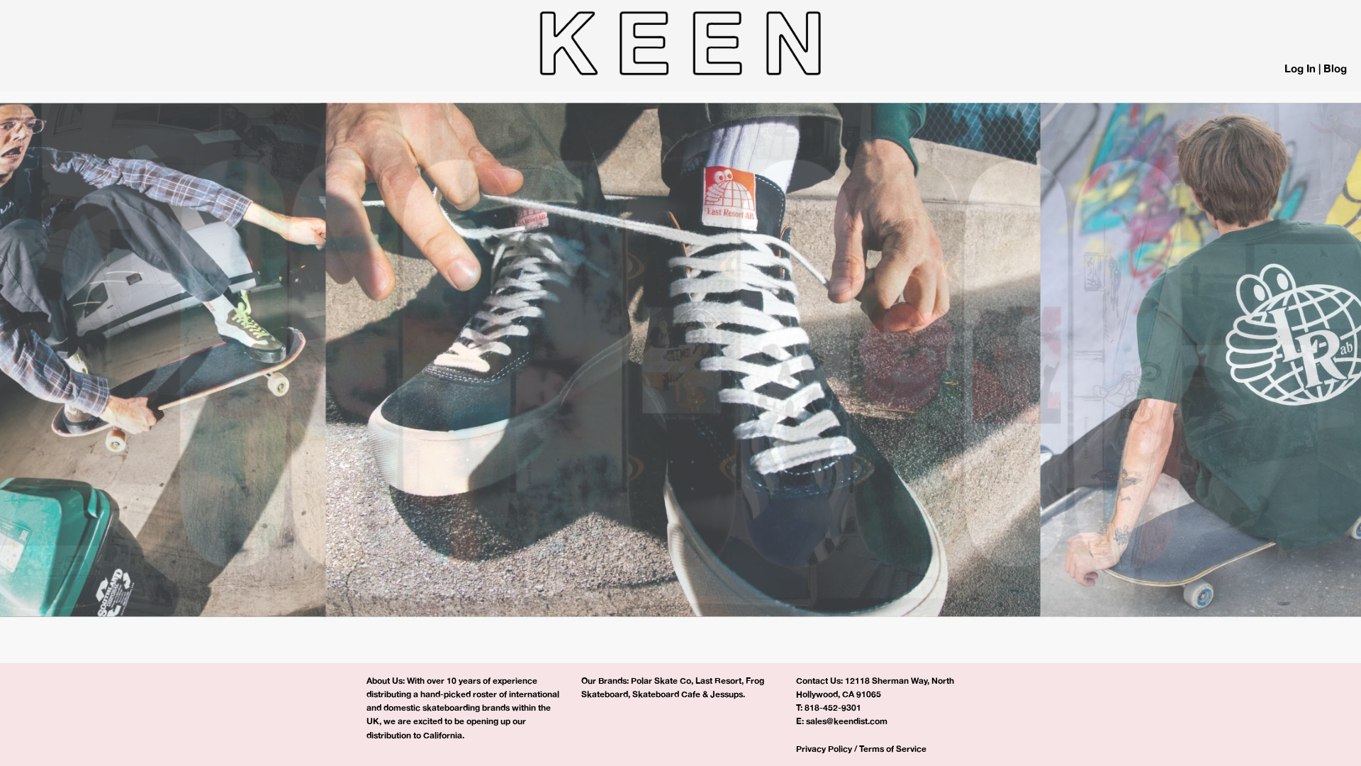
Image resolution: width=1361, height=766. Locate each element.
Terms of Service (892, 748)
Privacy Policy (824, 748)
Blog (1335, 68)
